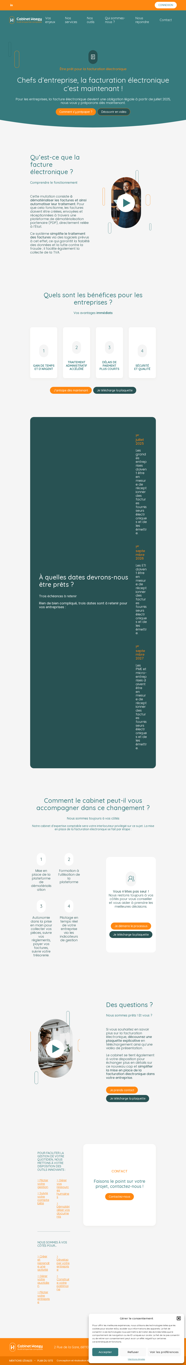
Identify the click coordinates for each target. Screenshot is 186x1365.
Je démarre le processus (130, 926)
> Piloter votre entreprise (43, 1297)
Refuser (133, 1352)
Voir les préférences (164, 1352)
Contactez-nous (119, 1196)
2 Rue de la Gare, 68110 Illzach (76, 1347)
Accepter (105, 1352)
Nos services (71, 20)
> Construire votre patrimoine (63, 1283)
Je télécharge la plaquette (115, 390)
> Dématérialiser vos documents (63, 1210)
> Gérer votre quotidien (43, 1281)
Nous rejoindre (142, 20)
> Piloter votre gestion (42, 1183)
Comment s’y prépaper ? (75, 112)
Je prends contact (122, 1090)
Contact (166, 20)
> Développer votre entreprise (63, 1263)
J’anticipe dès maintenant (71, 390)
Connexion (165, 5)
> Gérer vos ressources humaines (63, 1188)
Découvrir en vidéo (113, 112)
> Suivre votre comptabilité (43, 1198)
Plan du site (45, 1360)
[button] (179, 1318)
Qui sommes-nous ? (115, 20)
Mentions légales (136, 1359)
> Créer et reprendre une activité (43, 1263)
